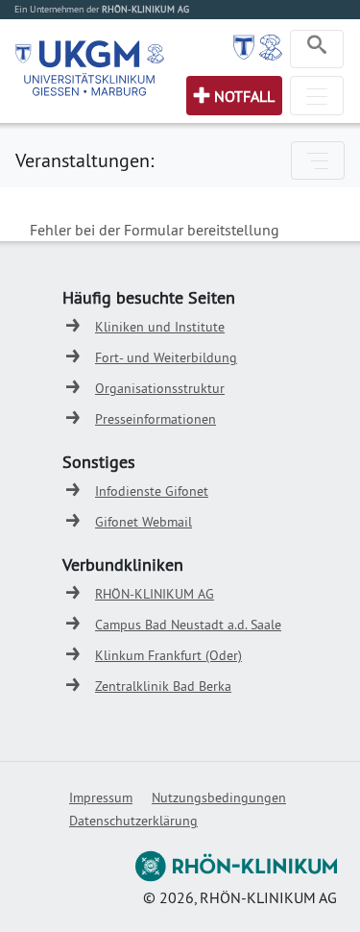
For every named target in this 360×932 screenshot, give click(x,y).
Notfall (244, 96)
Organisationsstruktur (160, 388)
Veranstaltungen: (84, 160)
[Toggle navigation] (317, 49)
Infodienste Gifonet (151, 491)
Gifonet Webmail (143, 521)
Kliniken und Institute (160, 326)
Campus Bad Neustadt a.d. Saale (188, 624)
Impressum (100, 797)
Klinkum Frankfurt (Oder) (168, 655)
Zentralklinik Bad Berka (163, 686)
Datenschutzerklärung (133, 820)
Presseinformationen (155, 419)
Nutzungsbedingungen (219, 797)
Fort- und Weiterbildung (166, 357)
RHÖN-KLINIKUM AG (154, 593)
